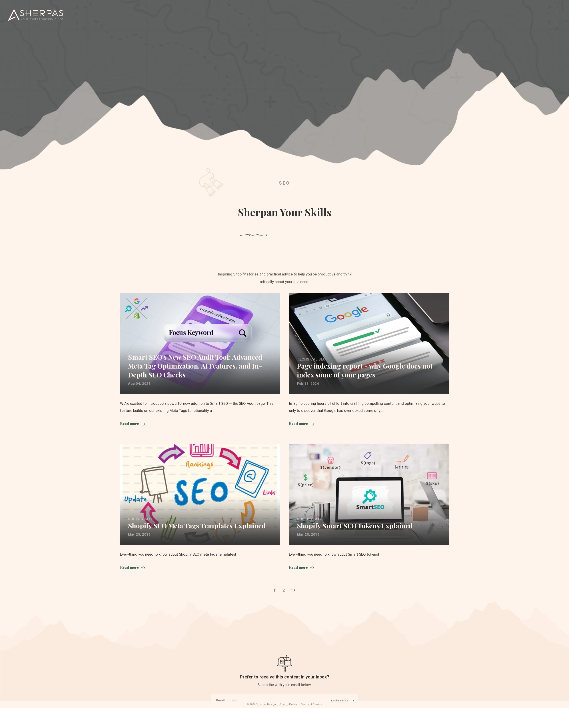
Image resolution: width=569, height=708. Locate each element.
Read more (129, 423)
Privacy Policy (288, 704)
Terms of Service (311, 704)
